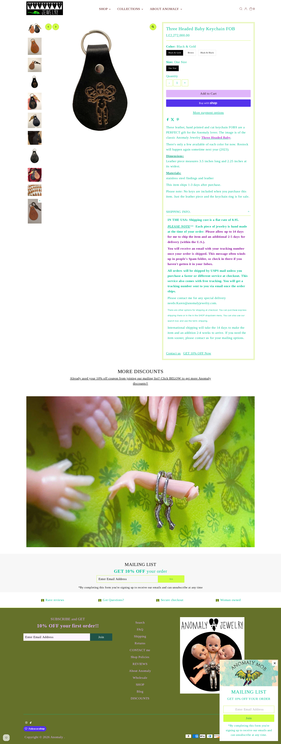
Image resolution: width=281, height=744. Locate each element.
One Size (172, 68)
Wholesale (140, 677)
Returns (140, 643)
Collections (129, 9)
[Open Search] (241, 8)
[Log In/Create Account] (245, 8)
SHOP (103, 9)
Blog (140, 691)
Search (140, 622)
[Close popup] (274, 663)
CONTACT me (140, 650)
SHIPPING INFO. (178, 212)
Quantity (172, 76)
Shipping (140, 636)
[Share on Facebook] (168, 120)
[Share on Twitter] (173, 120)
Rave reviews (55, 600)
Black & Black (207, 53)
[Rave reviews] (42, 600)
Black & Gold (174, 53)
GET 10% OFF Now (197, 353)
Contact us (173, 353)
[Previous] (48, 26)
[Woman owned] (217, 600)
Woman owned (230, 600)
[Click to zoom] (153, 27)
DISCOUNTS (140, 698)
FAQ (140, 629)
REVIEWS (140, 664)
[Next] (55, 26)
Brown (191, 53)
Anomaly (57, 737)
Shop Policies (140, 657)
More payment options (208, 112)
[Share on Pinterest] (178, 120)
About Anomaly (165, 9)
